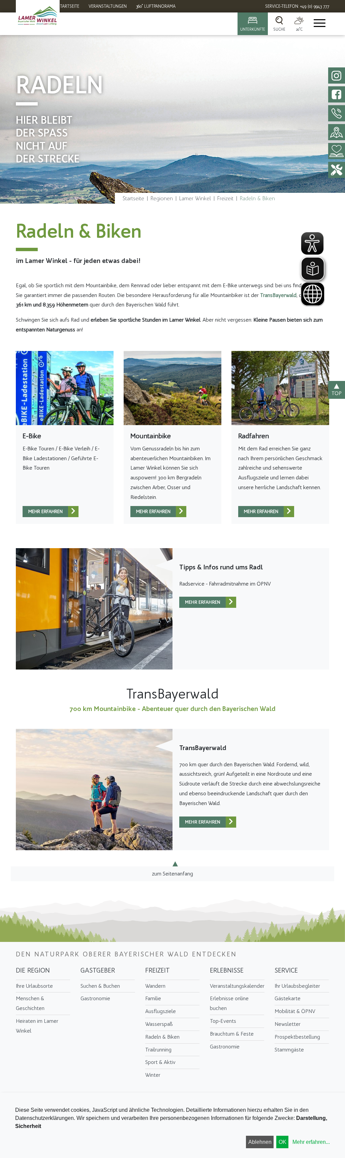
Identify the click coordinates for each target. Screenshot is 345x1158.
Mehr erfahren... (311, 1142)
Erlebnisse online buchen (229, 1003)
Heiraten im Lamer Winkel (37, 1026)
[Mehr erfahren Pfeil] (73, 511)
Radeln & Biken (257, 198)
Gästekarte (288, 998)
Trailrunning (158, 1049)
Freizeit (225, 198)
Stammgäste (289, 1049)
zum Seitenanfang (172, 873)
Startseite (133, 198)
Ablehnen (260, 1142)
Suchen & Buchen (100, 986)
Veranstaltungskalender (237, 986)
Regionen (162, 198)
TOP (337, 393)
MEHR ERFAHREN (45, 511)
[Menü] (319, 23)
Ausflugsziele (160, 1011)
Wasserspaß (159, 1024)
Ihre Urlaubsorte (34, 986)
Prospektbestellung (297, 1037)
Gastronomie (95, 998)
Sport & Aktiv (160, 1062)
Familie (153, 998)
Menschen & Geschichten (30, 1003)
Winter (152, 1075)
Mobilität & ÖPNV (295, 1011)
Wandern (155, 986)
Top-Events (223, 1021)
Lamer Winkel (195, 198)
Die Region (33, 970)
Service (286, 970)
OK (282, 1142)
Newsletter (288, 1024)
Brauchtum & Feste (232, 1034)
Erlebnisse (227, 970)
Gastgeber (98, 970)
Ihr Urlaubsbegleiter (297, 986)
